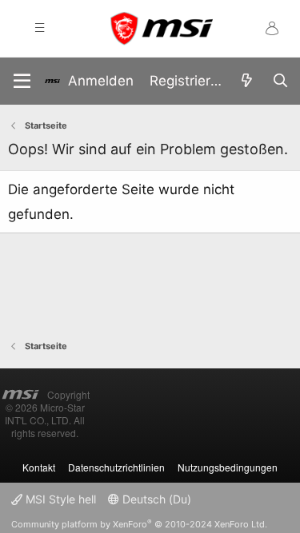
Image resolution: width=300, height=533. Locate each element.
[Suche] (280, 81)
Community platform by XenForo (139, 524)
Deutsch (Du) (155, 499)
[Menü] (22, 81)
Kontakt (38, 467)
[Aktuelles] (246, 81)
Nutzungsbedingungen (228, 467)
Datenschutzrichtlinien (116, 467)
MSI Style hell (59, 499)
